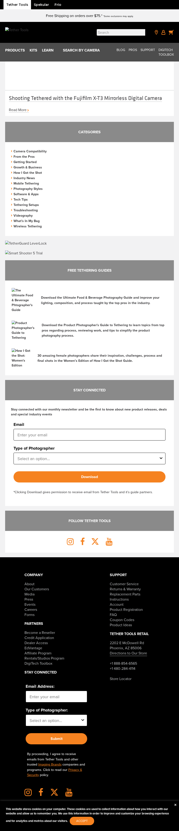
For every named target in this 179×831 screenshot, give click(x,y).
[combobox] (87, 458)
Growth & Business (28, 167)
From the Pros (24, 156)
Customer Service (124, 583)
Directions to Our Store (128, 653)
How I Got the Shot (28, 172)
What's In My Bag (27, 221)
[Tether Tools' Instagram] (31, 794)
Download (89, 476)
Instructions (119, 599)
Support (148, 50)
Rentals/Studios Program (44, 658)
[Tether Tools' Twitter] (57, 794)
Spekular (41, 5)
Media (29, 594)
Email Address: (40, 686)
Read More (18, 109)
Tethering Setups (26, 204)
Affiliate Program (38, 653)
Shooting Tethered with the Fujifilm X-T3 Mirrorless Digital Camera (85, 98)
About (29, 583)
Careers (30, 609)
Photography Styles (28, 188)
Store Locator (120, 678)
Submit (56, 738)
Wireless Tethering (28, 226)
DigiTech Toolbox (166, 52)
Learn (48, 50)
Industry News (24, 178)
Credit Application (39, 637)
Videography (23, 215)
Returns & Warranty (125, 589)
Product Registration (126, 609)
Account (117, 604)
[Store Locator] (156, 32)
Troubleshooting (26, 210)
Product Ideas (121, 624)
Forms (29, 614)
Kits (33, 50)
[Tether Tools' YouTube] (68, 794)
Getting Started (25, 162)
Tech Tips (21, 199)
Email (19, 424)
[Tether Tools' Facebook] (43, 794)
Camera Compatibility (30, 151)
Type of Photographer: (47, 710)
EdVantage (33, 647)
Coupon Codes (122, 619)
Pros (133, 50)
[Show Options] (161, 458)
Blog (121, 50)
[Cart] (171, 32)
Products (15, 50)
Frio (58, 5)
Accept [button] (82, 821)
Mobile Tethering (26, 183)
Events (29, 604)
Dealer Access (36, 642)
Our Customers (36, 589)
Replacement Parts (125, 594)
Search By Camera (81, 50)
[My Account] (163, 32)
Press (28, 599)
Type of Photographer (34, 448)
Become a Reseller (39, 632)
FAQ (113, 614)
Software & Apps (26, 194)
